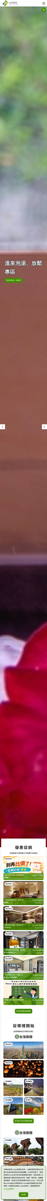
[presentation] (2, 426)
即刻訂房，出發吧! (14, 283)
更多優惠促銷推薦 (24, 1011)
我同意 (23, 1194)
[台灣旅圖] (10, 3)
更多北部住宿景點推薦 (24, 1121)
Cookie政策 (8, 1189)
